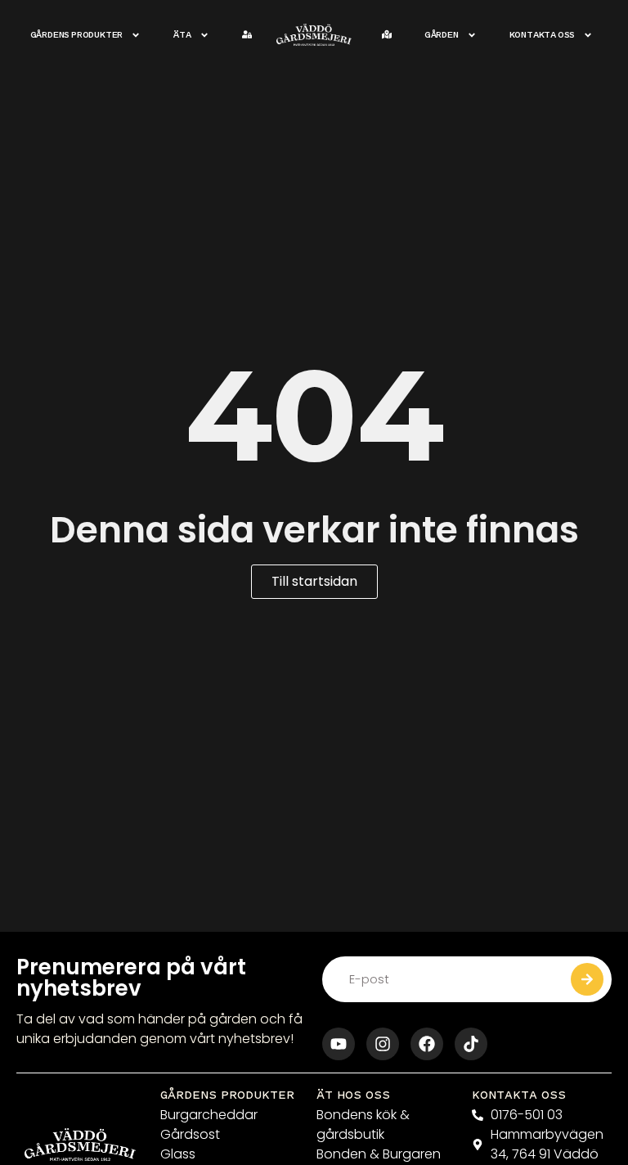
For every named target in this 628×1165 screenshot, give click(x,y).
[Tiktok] (471, 1044)
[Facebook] (426, 1044)
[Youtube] (338, 1044)
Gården (441, 35)
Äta (182, 35)
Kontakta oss (542, 35)
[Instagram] (382, 1044)
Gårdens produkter (76, 35)
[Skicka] (587, 979)
